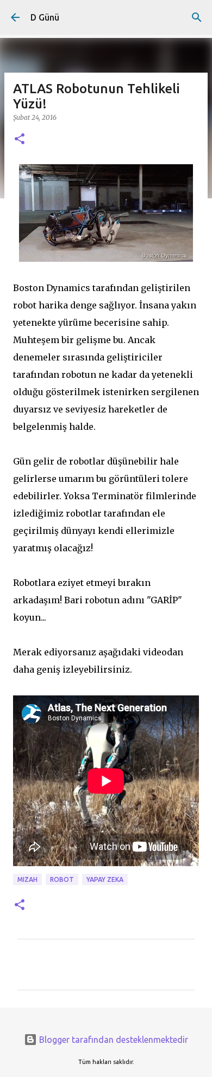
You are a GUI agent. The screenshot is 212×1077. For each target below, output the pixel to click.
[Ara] (196, 17)
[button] (19, 139)
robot (62, 879)
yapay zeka (104, 879)
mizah (27, 879)
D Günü (44, 17)
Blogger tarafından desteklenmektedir (112, 1039)
